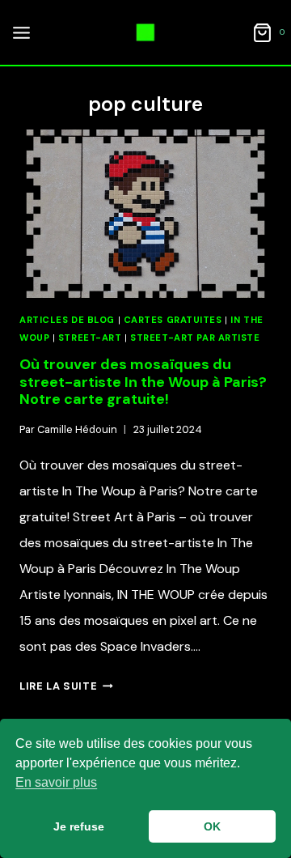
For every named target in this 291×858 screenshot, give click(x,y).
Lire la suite (66, 686)
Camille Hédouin (77, 429)
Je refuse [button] (78, 826)
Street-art (90, 337)
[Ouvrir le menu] (19, 32)
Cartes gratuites (173, 319)
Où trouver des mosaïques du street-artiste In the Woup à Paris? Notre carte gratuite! (143, 382)
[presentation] (145, 214)
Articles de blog (67, 319)
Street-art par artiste (194, 337)
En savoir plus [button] (56, 782)
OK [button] (212, 826)
